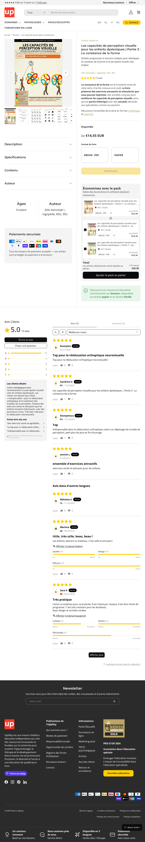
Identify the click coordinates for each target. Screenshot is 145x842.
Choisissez (110, 171)
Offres (132, 2)
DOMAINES (11, 22)
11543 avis (41, 2)
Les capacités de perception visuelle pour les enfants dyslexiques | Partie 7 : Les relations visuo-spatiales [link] (117, 244)
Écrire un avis (26, 339)
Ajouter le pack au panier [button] (111, 275)
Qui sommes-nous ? (56, 730)
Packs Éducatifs (87, 726)
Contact (50, 767)
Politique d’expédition (132, 816)
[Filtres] (63, 332)
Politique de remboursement (108, 816)
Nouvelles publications (118, 773)
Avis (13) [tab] (75, 323)
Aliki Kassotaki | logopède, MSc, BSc (98, 72)
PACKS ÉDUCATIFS (59, 22)
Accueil (7, 35)
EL (106, 22)
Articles (83, 756)
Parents (16, 35)
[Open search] (56, 332)
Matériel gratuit (87, 741)
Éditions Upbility (17, 811)
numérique (134, 110)
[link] (88, 207)
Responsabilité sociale (58, 741)
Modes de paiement (56, 735)
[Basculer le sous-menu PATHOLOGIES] (43, 22)
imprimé (88, 114)
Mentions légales (86, 811)
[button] (139, 12)
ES (117, 22)
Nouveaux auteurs (113, 2)
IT (112, 22)
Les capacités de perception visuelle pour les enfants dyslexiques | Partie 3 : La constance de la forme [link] (115, 202)
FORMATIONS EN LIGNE (18, 28)
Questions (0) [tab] (118, 323)
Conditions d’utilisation (106, 811)
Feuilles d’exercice (89, 40)
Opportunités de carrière (59, 747)
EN (99, 22)
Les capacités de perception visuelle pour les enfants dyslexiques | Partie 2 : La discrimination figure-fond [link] (117, 224)
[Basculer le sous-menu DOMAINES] (20, 22)
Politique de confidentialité (130, 811)
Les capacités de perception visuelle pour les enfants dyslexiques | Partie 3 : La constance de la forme (39, 35)
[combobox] (71, 12)
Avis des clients (87, 761)
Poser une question (25, 345)
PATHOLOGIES (32, 22)
